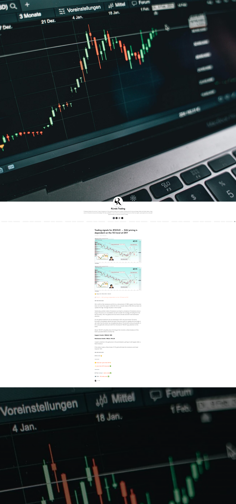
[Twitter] (122, 218)
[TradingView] (114, 218)
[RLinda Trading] (117, 218)
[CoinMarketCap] (119, 218)
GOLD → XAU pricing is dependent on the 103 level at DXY (112, 297)
